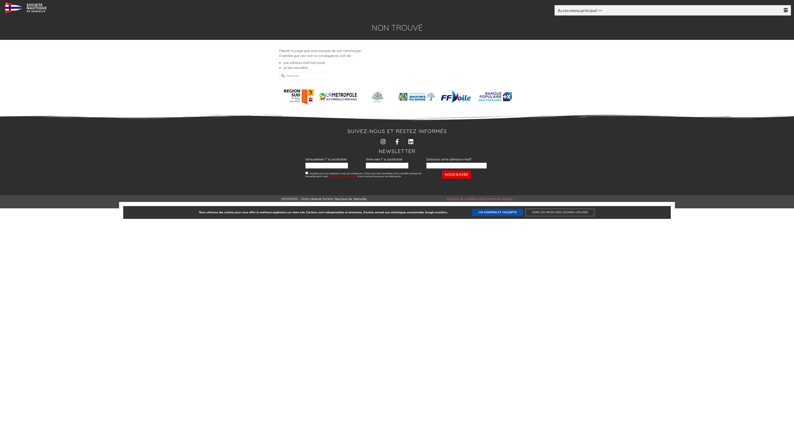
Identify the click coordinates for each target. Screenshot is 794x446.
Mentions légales (500, 199)
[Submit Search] (282, 75)
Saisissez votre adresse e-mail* (449, 159)
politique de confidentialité (342, 176)
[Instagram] (383, 141)
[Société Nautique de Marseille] (133, 7)
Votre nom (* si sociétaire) (384, 159)
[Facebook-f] (397, 141)
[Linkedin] (411, 141)
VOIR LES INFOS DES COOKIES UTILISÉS (560, 212)
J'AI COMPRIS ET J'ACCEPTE (497, 212)
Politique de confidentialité (466, 199)
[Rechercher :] (303, 75)
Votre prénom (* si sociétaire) (326, 159)
